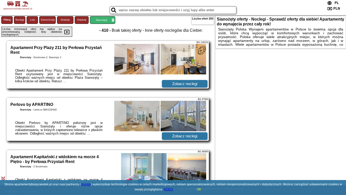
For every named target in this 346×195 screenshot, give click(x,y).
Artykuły (81, 19)
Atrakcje (65, 19)
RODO (168, 189)
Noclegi (19, 19)
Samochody (48, 19)
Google (86, 184)
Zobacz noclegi (184, 84)
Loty (32, 19)
